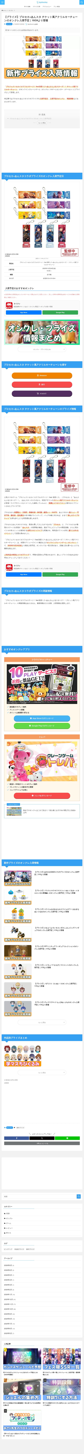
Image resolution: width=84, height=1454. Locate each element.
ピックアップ (8, 1249)
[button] (16, 1138)
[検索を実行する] (79, 1196)
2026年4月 (9, 1280)
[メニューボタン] (2, 2)
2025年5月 (9, 1333)
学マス (8, 1233)
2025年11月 (10, 1304)
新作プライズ (20, 1127)
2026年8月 (9, 1265)
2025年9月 (9, 1314)
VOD (8, 1213)
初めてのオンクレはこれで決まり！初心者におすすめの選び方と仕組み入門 (49, 811)
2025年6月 (9, 1328)
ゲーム (8, 1223)
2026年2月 (9, 1289)
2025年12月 (10, 1299)
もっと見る (42, 123)
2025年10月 (10, 1309)
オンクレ (9, 24)
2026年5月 (9, 1275)
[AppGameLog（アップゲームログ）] (42, 2)
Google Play (60, 312)
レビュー (9, 1228)
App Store (23, 312)
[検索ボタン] (81, 2)
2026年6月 (9, 1270)
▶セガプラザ (45, 258)
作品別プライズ (19, 1249)
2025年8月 (9, 1319)
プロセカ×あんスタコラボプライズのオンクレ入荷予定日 (30, 118)
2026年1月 (9, 1294)
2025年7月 (9, 1323)
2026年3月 (9, 1285)
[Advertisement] (42, 149)
